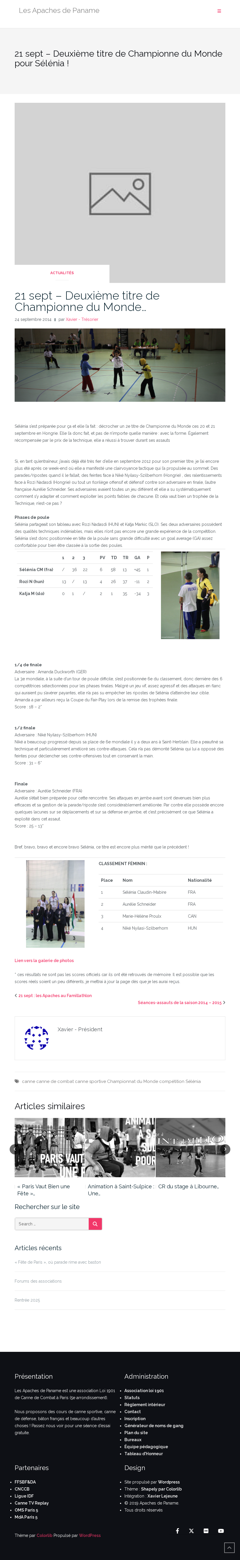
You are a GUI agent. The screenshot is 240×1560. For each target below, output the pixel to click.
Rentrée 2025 (27, 1300)
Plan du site (136, 1432)
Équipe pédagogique (146, 1446)
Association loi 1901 (144, 1390)
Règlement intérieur (144, 1404)
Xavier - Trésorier (82, 319)
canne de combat (55, 1081)
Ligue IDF (24, 1496)
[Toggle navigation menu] (219, 11)
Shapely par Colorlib (161, 1489)
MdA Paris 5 (26, 1517)
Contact (132, 1411)
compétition (171, 1081)
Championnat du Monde (132, 1081)
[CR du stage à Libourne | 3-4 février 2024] (191, 1147)
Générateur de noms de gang (154, 1425)
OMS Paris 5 (26, 1510)
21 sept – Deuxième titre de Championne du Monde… (87, 301)
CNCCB (22, 1489)
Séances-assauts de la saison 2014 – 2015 (180, 1002)
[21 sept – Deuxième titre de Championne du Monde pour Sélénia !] (120, 192)
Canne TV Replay (32, 1503)
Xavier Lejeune (163, 1496)
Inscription (134, 1418)
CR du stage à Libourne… (188, 1186)
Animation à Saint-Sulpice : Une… (121, 1189)
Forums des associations (38, 1281)
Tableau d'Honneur (143, 1453)
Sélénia (193, 1081)
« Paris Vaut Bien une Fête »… (43, 1189)
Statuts (132, 1397)
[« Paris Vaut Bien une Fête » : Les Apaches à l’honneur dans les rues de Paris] (50, 1147)
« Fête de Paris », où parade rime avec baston (58, 1262)
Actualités (62, 273)
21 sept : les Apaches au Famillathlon (55, 995)
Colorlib (44, 1535)
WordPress (90, 1535)
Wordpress (169, 1482)
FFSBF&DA (25, 1482)
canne (28, 1081)
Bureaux (132, 1439)
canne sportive (90, 1081)
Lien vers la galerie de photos (44, 960)
